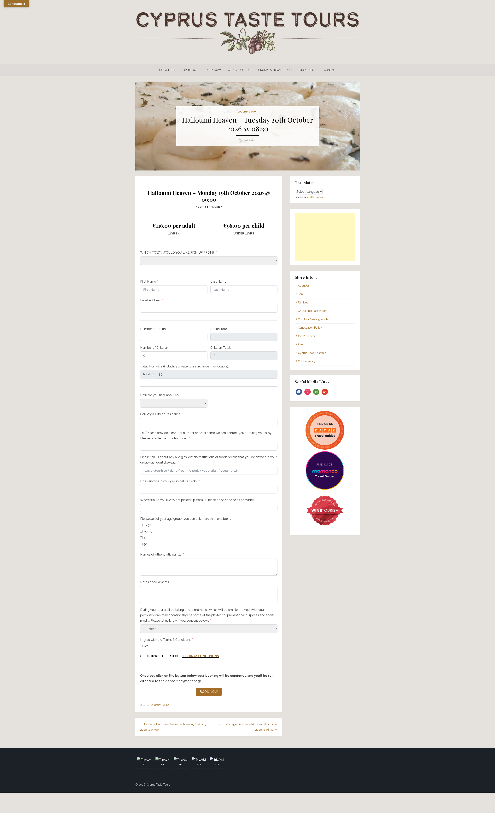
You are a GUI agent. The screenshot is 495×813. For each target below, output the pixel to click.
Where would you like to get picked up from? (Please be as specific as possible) (197, 500)
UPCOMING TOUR (247, 112)
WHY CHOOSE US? (240, 70)
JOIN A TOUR (166, 70)
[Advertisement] (325, 237)
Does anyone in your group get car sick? (168, 481)
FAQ (300, 294)
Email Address (150, 300)
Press (301, 344)
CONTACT (330, 70)
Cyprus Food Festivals (312, 353)
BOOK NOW (213, 70)
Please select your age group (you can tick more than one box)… (185, 519)
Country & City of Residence (160, 414)
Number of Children (154, 347)
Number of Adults (153, 329)
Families (303, 302)
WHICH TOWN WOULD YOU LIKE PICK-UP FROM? (177, 252)
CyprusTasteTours (247, 140)
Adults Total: (219, 329)
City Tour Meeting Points (313, 319)
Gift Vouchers (306, 336)
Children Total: (220, 347)
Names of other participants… (161, 554)
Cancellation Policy (310, 327)
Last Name (218, 281)
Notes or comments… (155, 582)
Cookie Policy (306, 361)
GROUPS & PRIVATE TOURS (275, 70)
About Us (304, 285)
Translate (318, 197)
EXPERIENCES (190, 70)
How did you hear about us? (160, 395)
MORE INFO (307, 70)
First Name (148, 281)
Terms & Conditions (200, 656)
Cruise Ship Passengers (312, 310)
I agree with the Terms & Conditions (165, 640)
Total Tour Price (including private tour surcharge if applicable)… (185, 366)
